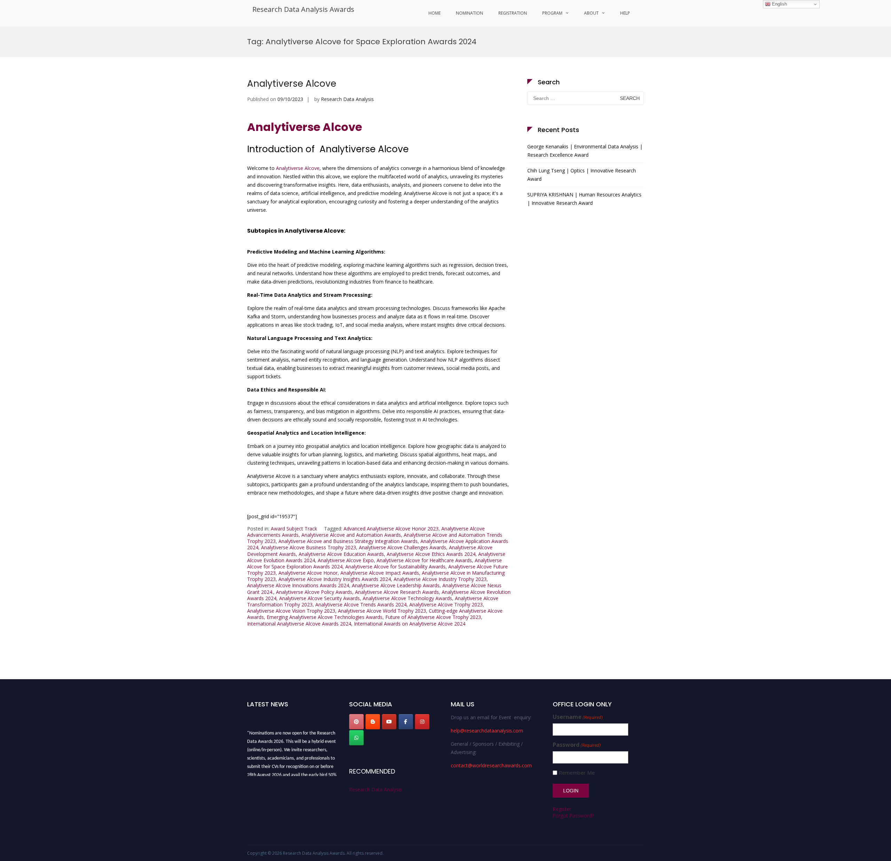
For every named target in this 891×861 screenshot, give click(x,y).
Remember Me (577, 772)
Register (562, 809)
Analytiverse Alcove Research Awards (397, 592)
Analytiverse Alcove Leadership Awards (396, 585)
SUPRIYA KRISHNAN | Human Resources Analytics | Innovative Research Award (584, 198)
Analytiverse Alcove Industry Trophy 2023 (440, 579)
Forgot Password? (573, 815)
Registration (512, 13)
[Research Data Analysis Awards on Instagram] (422, 721)
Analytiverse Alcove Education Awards (341, 554)
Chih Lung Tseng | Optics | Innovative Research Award (581, 174)
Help (625, 13)
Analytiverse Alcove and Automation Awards (351, 535)
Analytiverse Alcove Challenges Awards (402, 547)
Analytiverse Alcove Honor (308, 572)
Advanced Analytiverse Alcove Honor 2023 (391, 528)
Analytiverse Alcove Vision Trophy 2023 (291, 610)
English (779, 4)
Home (434, 13)
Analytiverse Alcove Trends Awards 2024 (361, 604)
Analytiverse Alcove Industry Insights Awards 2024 (334, 579)
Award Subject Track (294, 528)
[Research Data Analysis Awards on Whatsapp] (356, 737)
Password (577, 744)
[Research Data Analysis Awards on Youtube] (389, 721)
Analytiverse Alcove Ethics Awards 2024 (431, 554)
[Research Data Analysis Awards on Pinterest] (356, 721)
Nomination (469, 13)
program (552, 13)
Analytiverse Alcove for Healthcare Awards (424, 560)
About (591, 13)
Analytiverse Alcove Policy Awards (314, 592)
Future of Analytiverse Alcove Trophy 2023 (433, 617)
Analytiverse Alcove (291, 83)
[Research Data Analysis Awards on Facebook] (406, 721)
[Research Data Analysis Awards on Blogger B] (372, 721)
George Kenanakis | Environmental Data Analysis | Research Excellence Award (584, 150)
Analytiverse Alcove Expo (346, 560)
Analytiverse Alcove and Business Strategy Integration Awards (348, 541)
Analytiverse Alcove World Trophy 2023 (382, 610)
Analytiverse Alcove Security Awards (319, 598)
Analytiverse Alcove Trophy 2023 (446, 604)
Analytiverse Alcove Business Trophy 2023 (308, 547)
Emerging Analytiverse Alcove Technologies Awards (325, 617)
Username (578, 717)
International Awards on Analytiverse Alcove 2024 (409, 623)
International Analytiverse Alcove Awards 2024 (299, 623)
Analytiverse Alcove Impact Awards (379, 572)
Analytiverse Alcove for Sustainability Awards (395, 566)
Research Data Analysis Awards (303, 9)
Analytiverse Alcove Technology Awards (407, 598)
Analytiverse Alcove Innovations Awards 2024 (298, 585)
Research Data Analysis (347, 99)
